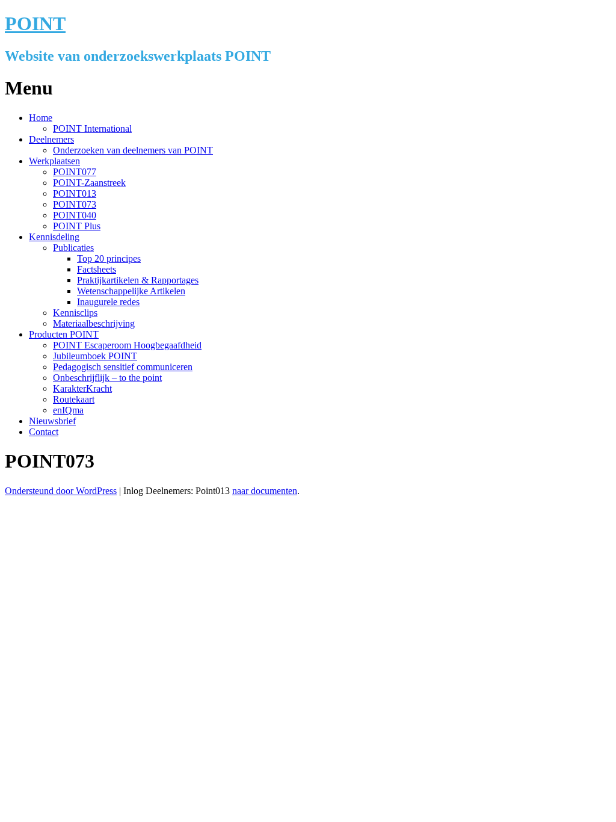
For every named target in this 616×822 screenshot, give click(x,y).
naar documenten (264, 491)
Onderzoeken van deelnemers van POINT (133, 150)
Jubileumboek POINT (95, 356)
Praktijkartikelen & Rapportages (138, 280)
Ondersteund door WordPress (61, 491)
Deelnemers (51, 139)
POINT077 (74, 172)
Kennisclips (75, 312)
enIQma (68, 410)
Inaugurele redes (108, 302)
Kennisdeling (54, 237)
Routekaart (73, 399)
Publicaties (73, 248)
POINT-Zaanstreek (89, 183)
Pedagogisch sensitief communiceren (122, 367)
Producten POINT (64, 334)
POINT (35, 23)
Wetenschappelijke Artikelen (131, 291)
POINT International (92, 128)
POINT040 (74, 215)
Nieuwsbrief (52, 421)
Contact (43, 432)
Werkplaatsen (54, 161)
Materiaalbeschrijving (94, 323)
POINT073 (74, 204)
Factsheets (96, 269)
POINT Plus (76, 226)
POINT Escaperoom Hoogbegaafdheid (127, 345)
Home (40, 118)
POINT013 (74, 193)
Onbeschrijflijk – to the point (107, 377)
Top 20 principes (109, 258)
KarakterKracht (82, 388)
